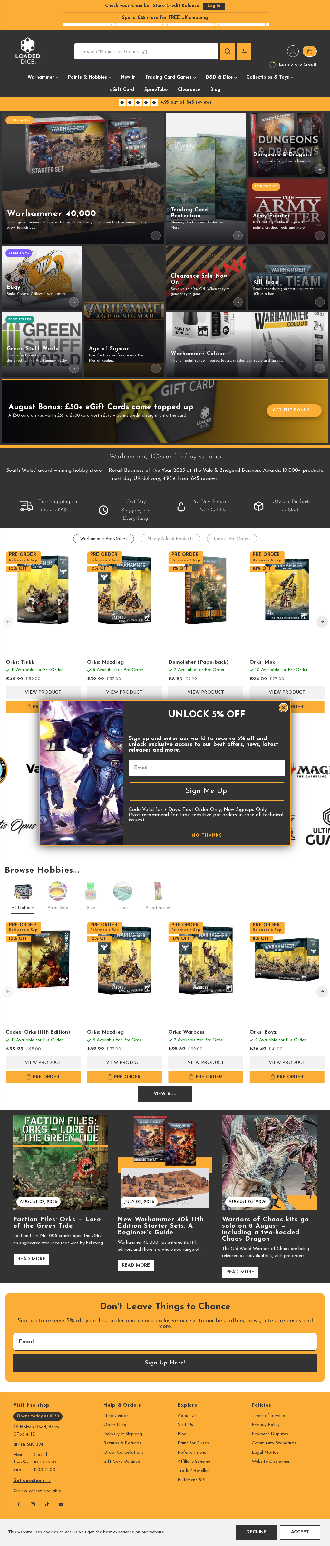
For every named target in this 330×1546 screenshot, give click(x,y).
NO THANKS (207, 835)
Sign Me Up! (207, 791)
